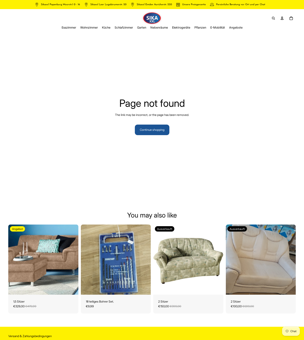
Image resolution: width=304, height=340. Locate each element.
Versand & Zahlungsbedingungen (30, 336)
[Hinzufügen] (72, 288)
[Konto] (282, 18)
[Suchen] (273, 18)
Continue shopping (152, 130)
